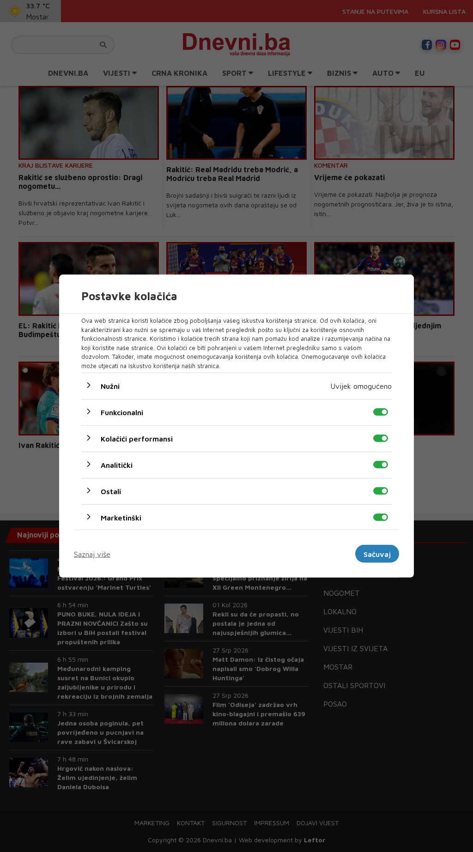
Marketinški (121, 518)
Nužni (110, 386)
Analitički (117, 465)
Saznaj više (92, 554)
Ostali (111, 491)
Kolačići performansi (137, 439)
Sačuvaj (377, 554)
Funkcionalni (122, 412)
